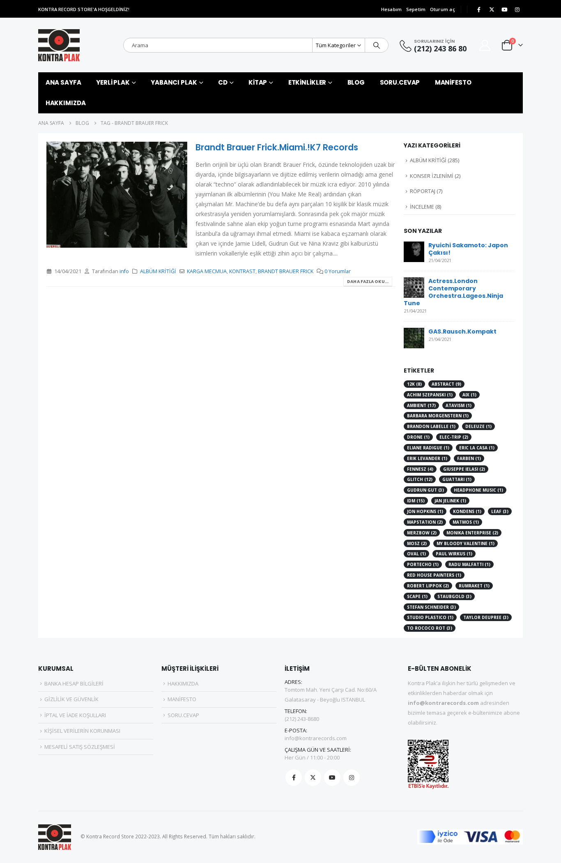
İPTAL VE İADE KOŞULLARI (75, 715)
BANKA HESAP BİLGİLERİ (73, 683)
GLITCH (419, 479)
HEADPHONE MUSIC (478, 490)
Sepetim (416, 9)
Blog (356, 82)
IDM (416, 501)
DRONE (418, 437)
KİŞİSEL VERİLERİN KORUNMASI (82, 730)
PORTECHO (423, 564)
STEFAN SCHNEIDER (431, 607)
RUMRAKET (474, 586)
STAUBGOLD (454, 596)
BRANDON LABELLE (431, 426)
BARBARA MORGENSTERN (438, 416)
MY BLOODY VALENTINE (465, 543)
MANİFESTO (453, 82)
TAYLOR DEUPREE (485, 617)
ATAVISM (458, 405)
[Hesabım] (485, 45)
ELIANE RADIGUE (428, 448)
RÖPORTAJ (422, 191)
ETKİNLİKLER (307, 82)
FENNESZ (420, 469)
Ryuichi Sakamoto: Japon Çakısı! (468, 249)
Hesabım (391, 9)
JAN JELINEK (450, 501)
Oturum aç (442, 9)
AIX (469, 395)
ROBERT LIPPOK (428, 586)
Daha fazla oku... (368, 281)
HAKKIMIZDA (66, 103)
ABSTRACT (446, 384)
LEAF (499, 511)
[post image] (116, 194)
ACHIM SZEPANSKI (430, 395)
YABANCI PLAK (174, 82)
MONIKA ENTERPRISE (472, 533)
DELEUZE (478, 426)
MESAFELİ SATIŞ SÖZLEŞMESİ (79, 746)
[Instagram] (517, 9)
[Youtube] (504, 9)
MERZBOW (422, 533)
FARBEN (469, 458)
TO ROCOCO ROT (429, 628)
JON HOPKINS (425, 511)
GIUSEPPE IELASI (464, 469)
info (124, 271)
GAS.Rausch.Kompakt (462, 331)
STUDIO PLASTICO (430, 617)
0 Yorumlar (337, 271)
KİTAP (257, 82)
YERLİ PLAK (113, 82)
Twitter (313, 777)
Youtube (332, 777)
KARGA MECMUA (207, 271)
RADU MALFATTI (469, 564)
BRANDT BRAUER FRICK (285, 271)
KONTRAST (242, 271)
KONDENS (467, 511)
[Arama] (376, 45)
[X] (491, 9)
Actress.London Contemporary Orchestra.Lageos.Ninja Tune (453, 292)
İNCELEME (422, 206)
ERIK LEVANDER (427, 458)
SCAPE (417, 596)
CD (223, 82)
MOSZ (417, 543)
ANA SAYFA (63, 82)
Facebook (293, 777)
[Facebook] (479, 9)
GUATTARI (456, 479)
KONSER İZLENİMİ (431, 176)
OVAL (416, 554)
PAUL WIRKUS (454, 554)
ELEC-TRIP (453, 437)
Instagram (351, 777)
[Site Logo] (59, 45)
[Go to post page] (414, 251)
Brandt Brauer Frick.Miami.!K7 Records (276, 147)
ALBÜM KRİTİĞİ (158, 271)
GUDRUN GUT (425, 490)
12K (414, 384)
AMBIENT (421, 405)
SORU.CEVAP (400, 82)
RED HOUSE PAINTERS (434, 575)
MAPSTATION (425, 522)
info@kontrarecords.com (316, 738)
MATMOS (466, 522)
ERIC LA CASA (476, 448)
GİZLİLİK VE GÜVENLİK (71, 699)
